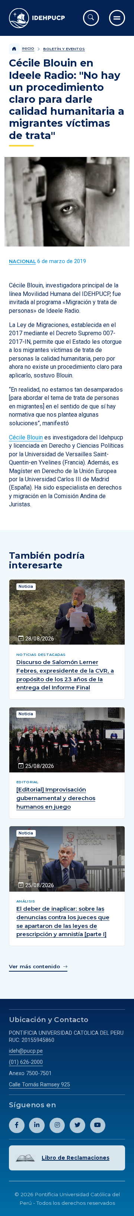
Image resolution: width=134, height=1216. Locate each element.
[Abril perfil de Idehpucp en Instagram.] (57, 1125)
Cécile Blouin (26, 437)
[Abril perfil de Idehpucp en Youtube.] (98, 1125)
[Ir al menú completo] (117, 18)
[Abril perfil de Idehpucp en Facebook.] (17, 1125)
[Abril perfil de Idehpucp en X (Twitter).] (77, 1125)
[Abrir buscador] (91, 18)
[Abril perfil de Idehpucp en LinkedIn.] (37, 1125)
